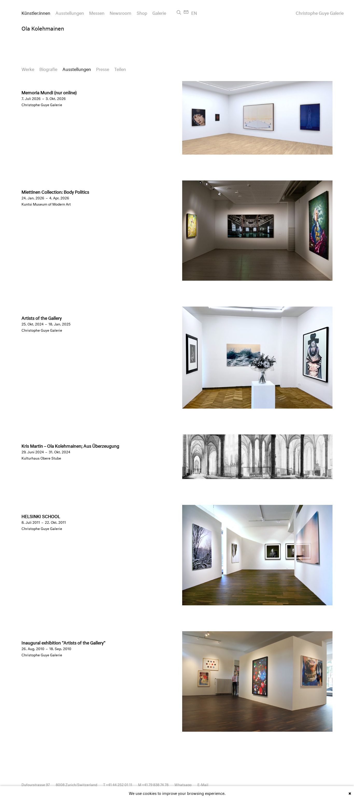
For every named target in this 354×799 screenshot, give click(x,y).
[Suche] (178, 12)
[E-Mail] (186, 12)
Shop (142, 12)
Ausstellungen (69, 12)
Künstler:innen (36, 12)
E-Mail (202, 784)
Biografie (48, 68)
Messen (96, 12)
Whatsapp (183, 784)
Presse (102, 68)
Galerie (159, 12)
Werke (28, 68)
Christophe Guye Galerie (320, 12)
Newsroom (120, 12)
